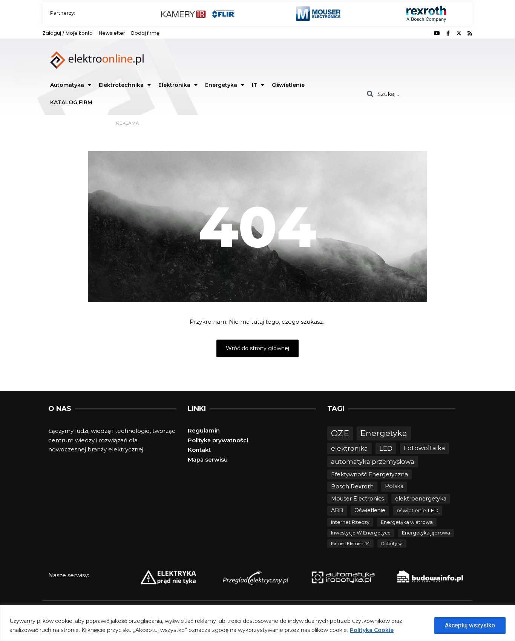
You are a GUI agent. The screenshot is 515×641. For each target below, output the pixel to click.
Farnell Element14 (350, 543)
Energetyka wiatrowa (407, 522)
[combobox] (417, 93)
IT (254, 85)
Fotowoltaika (424, 448)
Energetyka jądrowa (426, 533)
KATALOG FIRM (71, 102)
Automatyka (67, 85)
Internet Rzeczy (350, 522)
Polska (394, 486)
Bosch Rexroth (352, 486)
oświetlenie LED (417, 510)
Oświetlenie (288, 85)
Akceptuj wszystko (470, 625)
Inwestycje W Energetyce (361, 533)
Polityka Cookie (372, 630)
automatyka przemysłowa (372, 461)
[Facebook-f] (448, 33)
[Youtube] (437, 33)
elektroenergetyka (420, 498)
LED (385, 448)
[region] (257, 623)
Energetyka (221, 85)
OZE (340, 433)
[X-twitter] (458, 33)
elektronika (349, 448)
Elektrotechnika (121, 85)
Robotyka (392, 543)
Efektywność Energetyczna (369, 474)
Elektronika (174, 85)
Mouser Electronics (357, 498)
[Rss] (469, 33)
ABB (337, 510)
